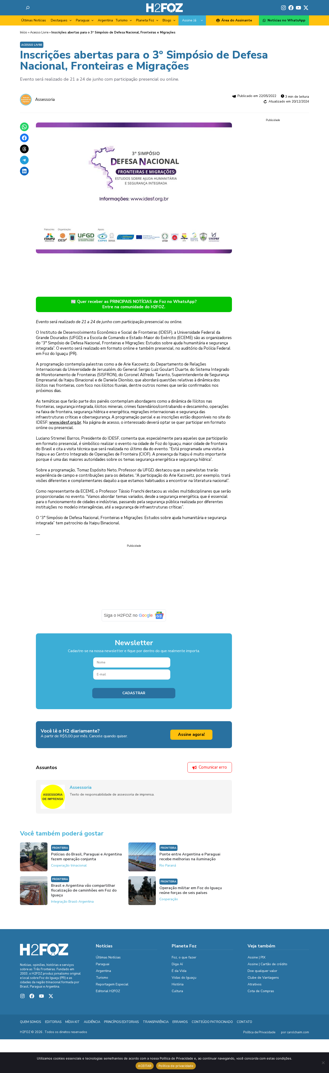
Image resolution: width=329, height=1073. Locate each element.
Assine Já (189, 20)
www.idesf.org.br (65, 422)
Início (23, 32)
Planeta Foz (145, 20)
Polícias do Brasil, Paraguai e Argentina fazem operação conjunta (86, 857)
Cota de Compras (261, 991)
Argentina (105, 20)
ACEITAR (144, 1066)
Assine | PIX (256, 957)
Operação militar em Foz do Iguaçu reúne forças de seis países (190, 890)
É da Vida (179, 971)
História (178, 984)
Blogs (167, 20)
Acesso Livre (39, 32)
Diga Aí (177, 964)
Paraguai (82, 20)
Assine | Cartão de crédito (267, 964)
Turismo (121, 20)
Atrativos (255, 984)
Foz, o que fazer (184, 957)
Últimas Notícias (33, 20)
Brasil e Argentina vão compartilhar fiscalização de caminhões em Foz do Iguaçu (84, 890)
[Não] (323, 1062)
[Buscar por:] (27, 7)
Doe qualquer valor (262, 971)
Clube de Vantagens (263, 977)
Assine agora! (191, 734)
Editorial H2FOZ (108, 991)
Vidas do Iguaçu (184, 977)
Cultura (177, 991)
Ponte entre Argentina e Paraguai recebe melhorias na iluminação (189, 857)
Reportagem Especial (112, 984)
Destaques (59, 20)
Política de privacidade (175, 1066)
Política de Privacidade (259, 1032)
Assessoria (45, 99)
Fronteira (60, 848)
